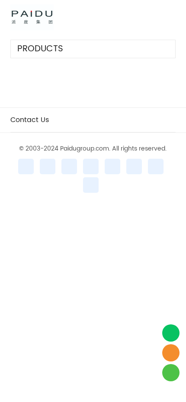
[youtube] (134, 166)
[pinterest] (91, 166)
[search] (135, 19)
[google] (156, 166)
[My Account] (158, 17)
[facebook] (26, 166)
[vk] (91, 185)
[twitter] (69, 166)
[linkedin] (112, 166)
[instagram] (47, 166)
